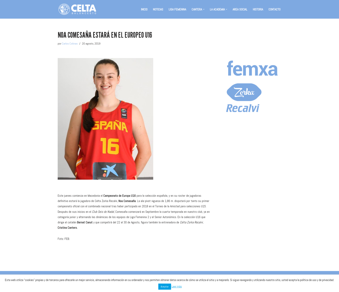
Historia (258, 9)
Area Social (240, 9)
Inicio (144, 9)
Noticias (158, 9)
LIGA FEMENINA (177, 9)
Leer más (177, 286)
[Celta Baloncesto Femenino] (77, 9)
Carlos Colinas (70, 43)
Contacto (275, 9)
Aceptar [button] (165, 286)
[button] (203, 9)
